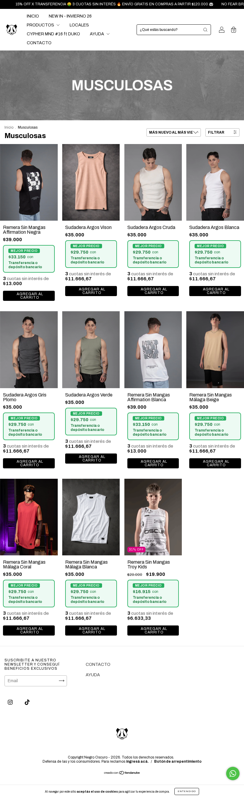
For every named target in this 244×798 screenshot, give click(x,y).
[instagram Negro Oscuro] (10, 702)
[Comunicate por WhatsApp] (233, 773)
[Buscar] (205, 30)
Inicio (8, 127)
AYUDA (97, 34)
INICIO (33, 16)
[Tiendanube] (122, 773)
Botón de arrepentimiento (177, 761)
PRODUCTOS (41, 25)
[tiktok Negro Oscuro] (27, 702)
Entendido (187, 791)
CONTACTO (39, 43)
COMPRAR (29, 296)
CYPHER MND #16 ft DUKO (53, 34)
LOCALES (79, 25)
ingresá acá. (137, 761)
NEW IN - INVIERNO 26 (70, 16)
